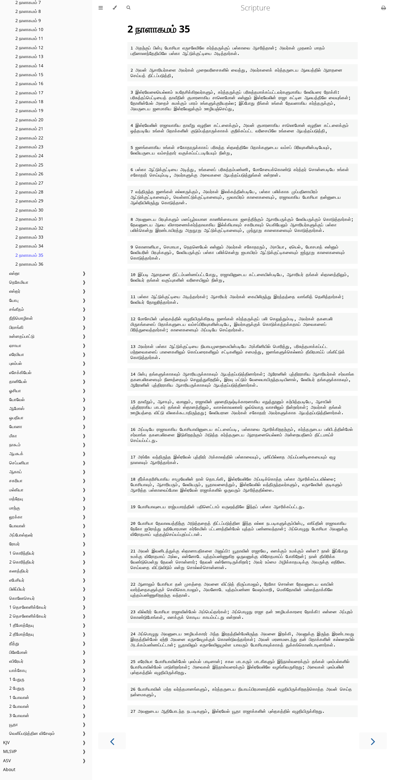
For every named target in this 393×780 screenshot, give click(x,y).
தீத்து (14, 643)
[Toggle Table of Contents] (101, 7)
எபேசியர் (16, 580)
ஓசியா (15, 390)
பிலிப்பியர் (17, 589)
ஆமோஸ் (16, 408)
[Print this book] (383, 7)
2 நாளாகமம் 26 (29, 174)
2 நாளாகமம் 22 (29, 138)
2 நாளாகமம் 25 (29, 165)
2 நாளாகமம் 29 (29, 201)
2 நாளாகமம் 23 (29, 147)
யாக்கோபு (17, 670)
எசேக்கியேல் (20, 372)
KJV (6, 742)
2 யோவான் (19, 706)
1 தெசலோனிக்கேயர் (27, 607)
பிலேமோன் (18, 652)
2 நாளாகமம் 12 (29, 47)
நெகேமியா (18, 282)
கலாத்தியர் (19, 571)
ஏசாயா (15, 345)
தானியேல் (18, 381)
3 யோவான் (19, 715)
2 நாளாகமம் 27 (29, 183)
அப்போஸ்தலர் (21, 535)
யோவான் (17, 525)
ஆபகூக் (16, 453)
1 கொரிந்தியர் (21, 553)
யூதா (13, 724)
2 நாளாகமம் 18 (29, 101)
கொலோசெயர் (22, 598)
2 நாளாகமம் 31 (29, 219)
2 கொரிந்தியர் (21, 562)
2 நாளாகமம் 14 (29, 65)
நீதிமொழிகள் (21, 318)
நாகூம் (15, 444)
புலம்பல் (15, 363)
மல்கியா (16, 490)
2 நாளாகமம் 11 (29, 38)
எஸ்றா (14, 273)
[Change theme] (115, 7)
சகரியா (15, 480)
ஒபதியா (16, 417)
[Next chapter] (373, 740)
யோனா (15, 426)
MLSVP (10, 751)
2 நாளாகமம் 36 (29, 264)
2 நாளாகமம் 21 (29, 128)
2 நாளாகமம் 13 (29, 56)
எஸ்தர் (14, 291)
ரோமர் (14, 544)
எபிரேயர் (16, 661)
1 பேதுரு (16, 679)
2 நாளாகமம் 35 (29, 255)
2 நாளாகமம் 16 (29, 83)
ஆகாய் (15, 471)
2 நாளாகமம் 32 (29, 228)
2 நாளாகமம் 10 (29, 29)
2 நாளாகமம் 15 (29, 74)
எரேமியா (16, 354)
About (9, 769)
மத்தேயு (16, 498)
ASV (7, 760)
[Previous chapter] (112, 740)
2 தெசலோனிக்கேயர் (27, 616)
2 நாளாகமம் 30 (29, 210)
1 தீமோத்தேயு (21, 625)
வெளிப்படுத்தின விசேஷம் (32, 733)
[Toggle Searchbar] (128, 7)
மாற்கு (14, 508)
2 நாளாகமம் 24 (29, 155)
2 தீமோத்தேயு (21, 634)
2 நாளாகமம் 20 (29, 120)
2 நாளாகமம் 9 (28, 20)
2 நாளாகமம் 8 (28, 11)
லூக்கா (15, 517)
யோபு (13, 300)
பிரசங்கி (16, 327)
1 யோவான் (19, 697)
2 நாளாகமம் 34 (29, 246)
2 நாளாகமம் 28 (29, 192)
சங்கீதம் (16, 309)
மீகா (13, 436)
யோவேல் (17, 399)
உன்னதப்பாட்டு (21, 336)
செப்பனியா (19, 463)
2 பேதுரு (16, 688)
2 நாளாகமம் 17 (29, 93)
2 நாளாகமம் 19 (29, 110)
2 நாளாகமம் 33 (29, 237)
